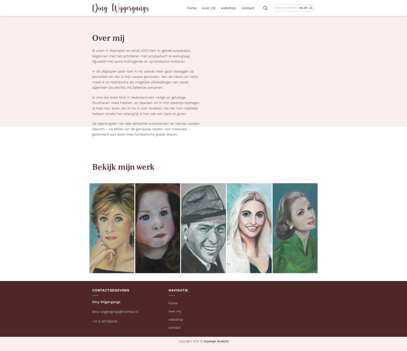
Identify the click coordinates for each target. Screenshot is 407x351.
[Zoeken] (265, 8)
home (192, 8)
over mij (208, 8)
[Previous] (87, 228)
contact (247, 8)
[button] (293, 8)
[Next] (320, 228)
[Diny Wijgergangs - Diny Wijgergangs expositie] (121, 7)
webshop (228, 8)
